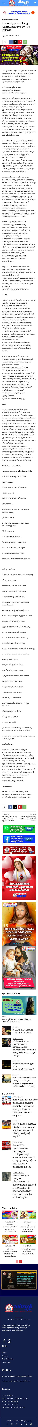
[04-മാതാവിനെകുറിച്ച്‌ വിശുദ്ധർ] (19, 1280)
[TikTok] (17, 1424)
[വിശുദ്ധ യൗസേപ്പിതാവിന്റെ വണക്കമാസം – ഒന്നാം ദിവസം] (10, 1215)
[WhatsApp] (25, 42)
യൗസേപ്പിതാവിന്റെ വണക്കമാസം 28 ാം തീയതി (28, 819)
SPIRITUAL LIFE (18, 1038)
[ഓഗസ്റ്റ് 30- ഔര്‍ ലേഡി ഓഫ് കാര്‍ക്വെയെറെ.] (19, 1005)
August (4, 1016)
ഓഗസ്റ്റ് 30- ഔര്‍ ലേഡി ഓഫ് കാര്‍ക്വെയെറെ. (16, 1020)
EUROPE (15, 1121)
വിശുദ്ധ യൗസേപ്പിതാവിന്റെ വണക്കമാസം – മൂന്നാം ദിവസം (10, 1252)
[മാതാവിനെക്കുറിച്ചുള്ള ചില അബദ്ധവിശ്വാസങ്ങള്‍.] (6, 1064)
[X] (15, 42)
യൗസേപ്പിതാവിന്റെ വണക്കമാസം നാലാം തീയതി (28, 1251)
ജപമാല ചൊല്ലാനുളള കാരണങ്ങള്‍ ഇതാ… (16, 1381)
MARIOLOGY (16, 1027)
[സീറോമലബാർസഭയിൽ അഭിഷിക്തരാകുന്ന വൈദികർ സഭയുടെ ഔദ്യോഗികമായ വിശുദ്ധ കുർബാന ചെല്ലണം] (6, 1100)
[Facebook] (11, 42)
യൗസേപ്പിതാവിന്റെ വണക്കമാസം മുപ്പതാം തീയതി (9, 819)
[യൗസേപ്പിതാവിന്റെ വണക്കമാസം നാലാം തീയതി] (28, 1239)
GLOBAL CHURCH (18, 1172)
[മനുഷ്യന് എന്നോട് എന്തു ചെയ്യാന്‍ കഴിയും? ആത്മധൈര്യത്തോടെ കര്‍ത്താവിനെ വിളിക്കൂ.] (6, 1078)
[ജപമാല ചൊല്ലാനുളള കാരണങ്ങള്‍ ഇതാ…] (6, 1030)
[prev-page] (17, 1261)
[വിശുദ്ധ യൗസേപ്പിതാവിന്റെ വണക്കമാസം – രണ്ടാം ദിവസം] (28, 1215)
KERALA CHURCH (18, 1096)
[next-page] (20, 1261)
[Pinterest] (20, 42)
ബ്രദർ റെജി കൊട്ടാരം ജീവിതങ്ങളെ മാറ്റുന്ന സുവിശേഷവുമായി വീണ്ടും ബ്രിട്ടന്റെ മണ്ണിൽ (24, 1130)
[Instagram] (12, 1424)
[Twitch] (21, 1424)
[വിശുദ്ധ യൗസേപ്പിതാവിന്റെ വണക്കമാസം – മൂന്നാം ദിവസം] (10, 1239)
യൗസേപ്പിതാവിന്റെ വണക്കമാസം (10, 19)
